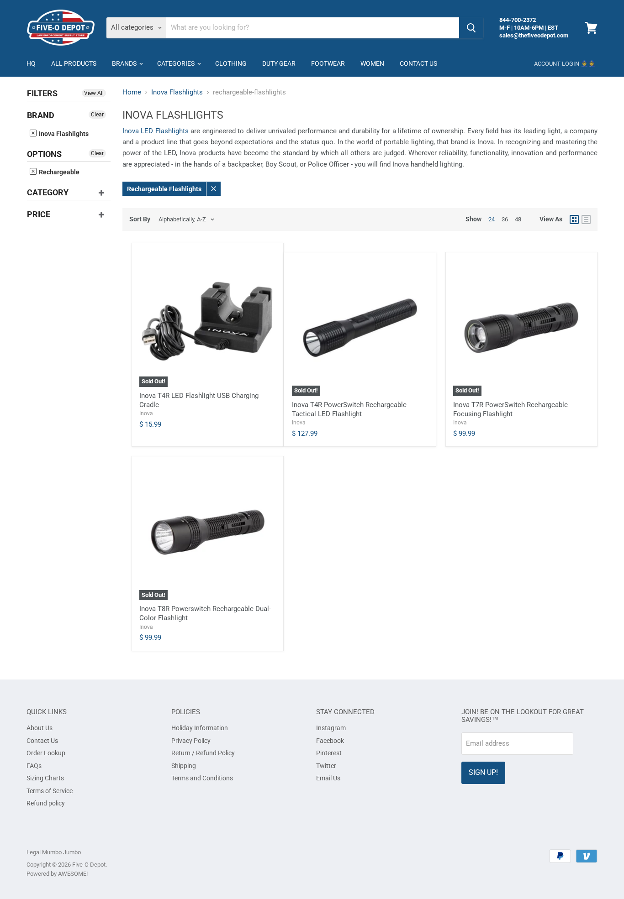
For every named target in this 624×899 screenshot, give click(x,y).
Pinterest (329, 753)
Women (372, 63)
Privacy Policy (191, 740)
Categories (176, 63)
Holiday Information (199, 728)
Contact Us (418, 63)
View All (94, 93)
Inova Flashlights (63, 133)
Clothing (231, 63)
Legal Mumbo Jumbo (53, 852)
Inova (146, 413)
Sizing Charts (45, 778)
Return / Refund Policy (203, 753)
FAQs (34, 765)
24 (491, 219)
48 (518, 219)
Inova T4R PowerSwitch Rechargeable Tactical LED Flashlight (349, 409)
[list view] (586, 219)
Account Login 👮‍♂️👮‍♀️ (564, 63)
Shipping (183, 765)
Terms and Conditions (202, 778)
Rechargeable (58, 172)
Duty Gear (279, 63)
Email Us (328, 778)
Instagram (331, 728)
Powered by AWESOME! (57, 873)
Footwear (328, 63)
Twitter (326, 765)
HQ (31, 63)
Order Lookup (45, 753)
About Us (39, 728)
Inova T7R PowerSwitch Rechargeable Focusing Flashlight (510, 409)
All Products (73, 63)
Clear (97, 114)
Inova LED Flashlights (155, 131)
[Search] (471, 27)
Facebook (330, 740)
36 (505, 219)
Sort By (139, 219)
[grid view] (574, 219)
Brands (125, 63)
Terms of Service (49, 790)
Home (131, 92)
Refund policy (45, 803)
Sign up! (483, 772)
